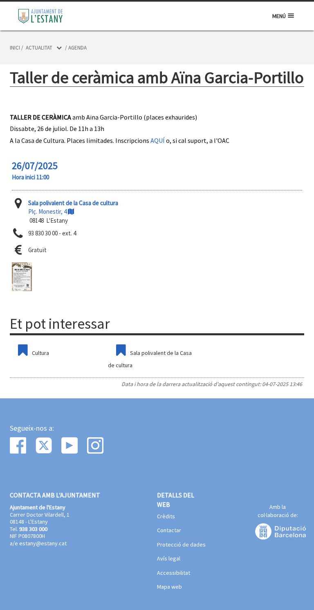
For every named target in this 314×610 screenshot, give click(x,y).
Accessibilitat (173, 573)
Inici (15, 47)
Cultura (40, 353)
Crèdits (166, 516)
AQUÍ (157, 140)
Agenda (77, 47)
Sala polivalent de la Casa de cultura (150, 359)
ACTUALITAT (39, 47)
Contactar (169, 530)
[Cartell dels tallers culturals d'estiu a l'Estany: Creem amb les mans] (22, 276)
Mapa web (169, 587)
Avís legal (168, 559)
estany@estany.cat (43, 543)
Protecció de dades (181, 545)
